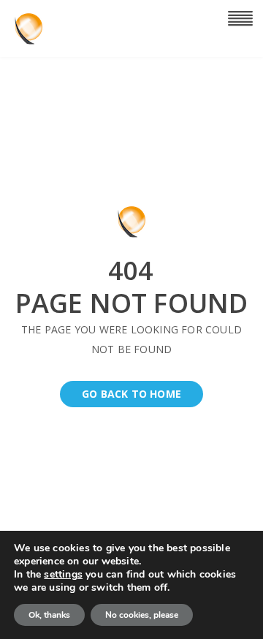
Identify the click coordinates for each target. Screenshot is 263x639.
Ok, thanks (49, 615)
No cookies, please (141, 615)
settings (63, 574)
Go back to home (131, 394)
